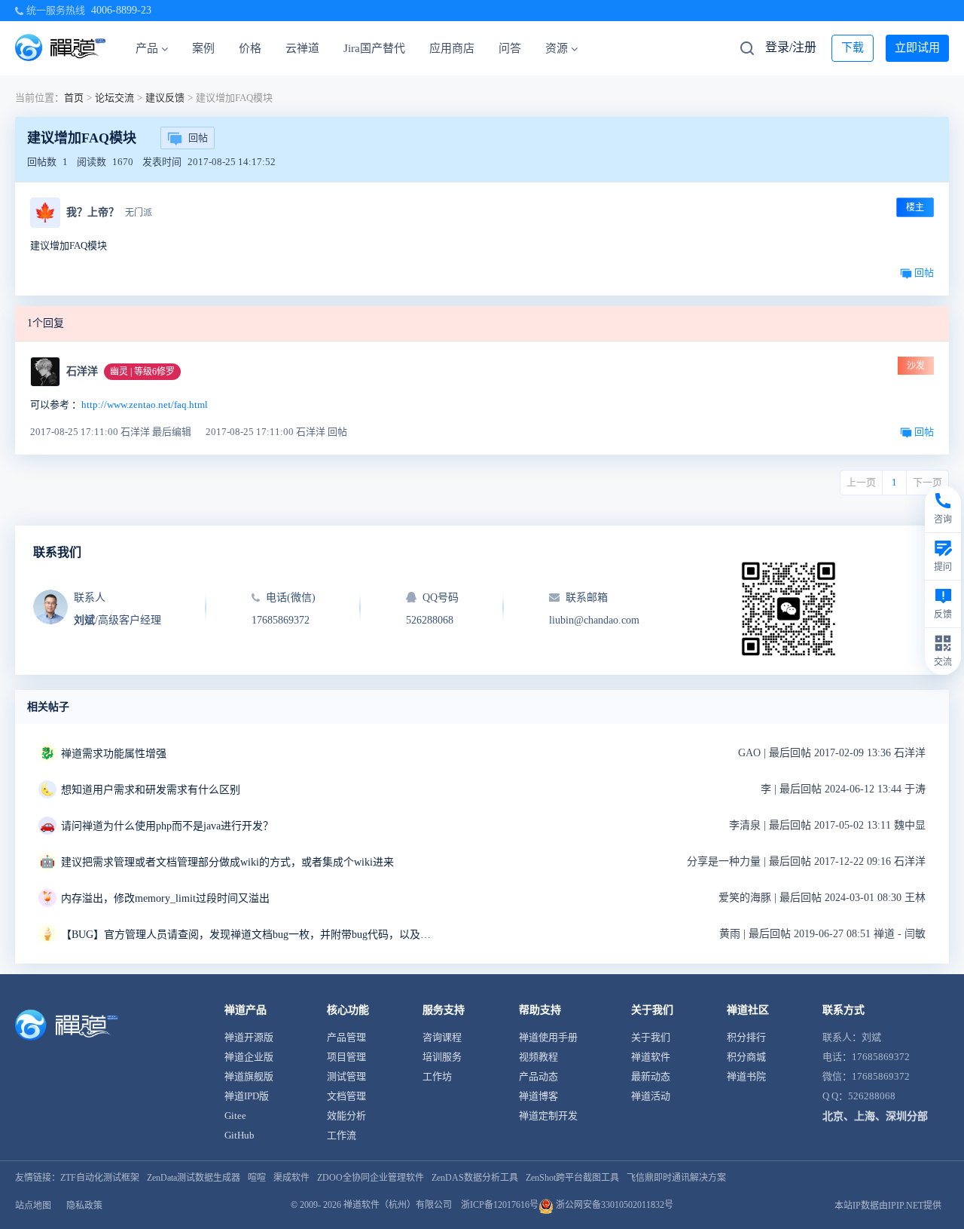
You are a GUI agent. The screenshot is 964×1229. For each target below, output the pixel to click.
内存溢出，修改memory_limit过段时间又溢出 (165, 898)
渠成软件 (291, 1177)
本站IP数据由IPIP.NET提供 (887, 1205)
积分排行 (746, 1037)
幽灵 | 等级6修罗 (142, 371)
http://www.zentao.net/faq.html (144, 404)
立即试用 (917, 47)
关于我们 (650, 1037)
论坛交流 (114, 97)
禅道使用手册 (548, 1037)
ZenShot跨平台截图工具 (572, 1177)
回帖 (198, 137)
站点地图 (33, 1205)
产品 (147, 48)
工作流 (341, 1135)
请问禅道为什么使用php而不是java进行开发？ (167, 826)
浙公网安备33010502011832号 (613, 1205)
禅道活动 (650, 1096)
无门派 (138, 212)
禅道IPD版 (246, 1096)
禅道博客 (538, 1096)
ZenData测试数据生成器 (193, 1177)
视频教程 (538, 1056)
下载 (852, 47)
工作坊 (437, 1076)
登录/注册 (790, 47)
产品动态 (538, 1076)
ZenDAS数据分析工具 (475, 1177)
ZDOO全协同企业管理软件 (370, 1177)
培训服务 (442, 1056)
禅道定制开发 (548, 1115)
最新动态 (650, 1076)
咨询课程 (442, 1037)
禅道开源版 (248, 1037)
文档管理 (346, 1096)
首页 (74, 97)
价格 (250, 48)
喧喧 (257, 1177)
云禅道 (302, 48)
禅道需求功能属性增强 (113, 753)
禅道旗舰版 (248, 1076)
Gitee (235, 1115)
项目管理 (346, 1056)
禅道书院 (746, 1076)
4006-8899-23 (121, 10)
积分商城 (746, 1056)
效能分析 (346, 1115)
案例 (203, 48)
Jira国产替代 (374, 48)
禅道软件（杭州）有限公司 (397, 1205)
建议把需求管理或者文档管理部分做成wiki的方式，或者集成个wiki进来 (227, 862)
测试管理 (346, 1076)
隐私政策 (84, 1205)
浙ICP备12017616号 (499, 1205)
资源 (556, 48)
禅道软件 (650, 1056)
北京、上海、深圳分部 (875, 1116)
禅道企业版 (248, 1056)
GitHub (239, 1135)
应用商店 (451, 48)
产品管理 (346, 1037)
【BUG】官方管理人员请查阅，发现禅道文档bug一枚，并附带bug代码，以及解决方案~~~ (249, 934)
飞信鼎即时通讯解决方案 (676, 1177)
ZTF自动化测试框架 (99, 1177)
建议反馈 (165, 97)
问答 (510, 48)
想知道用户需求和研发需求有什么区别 (150, 789)
